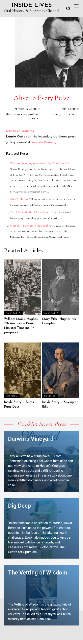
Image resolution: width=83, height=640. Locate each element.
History (12, 396)
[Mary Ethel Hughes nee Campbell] (60, 287)
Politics (50, 396)
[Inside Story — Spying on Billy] (60, 370)
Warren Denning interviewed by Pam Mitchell (40, 163)
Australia (13, 313)
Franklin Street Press (41, 424)
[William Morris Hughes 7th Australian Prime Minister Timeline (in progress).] (22, 287)
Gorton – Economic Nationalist (30, 226)
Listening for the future (64, 114)
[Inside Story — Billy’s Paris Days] (22, 370)
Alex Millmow (19, 199)
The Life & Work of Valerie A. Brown (34, 212)
